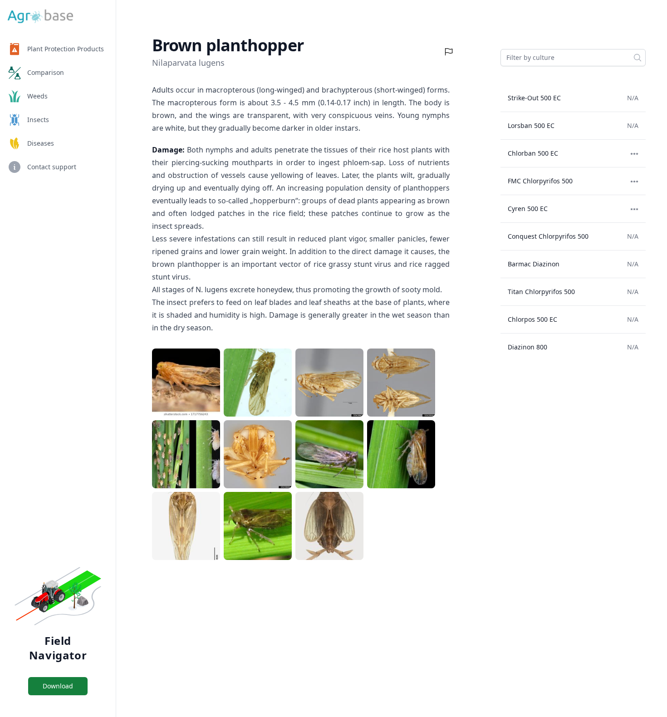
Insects (38, 119)
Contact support (51, 166)
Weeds (37, 96)
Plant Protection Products (65, 48)
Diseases (40, 143)
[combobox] (573, 57)
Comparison (45, 72)
